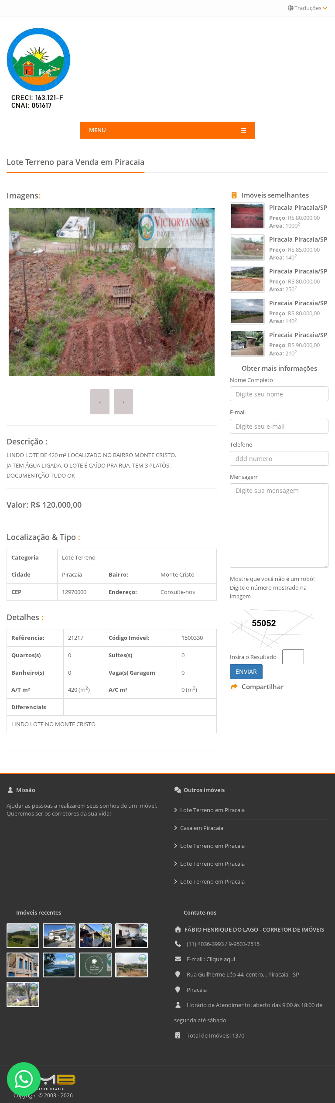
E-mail (238, 412)
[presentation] (99, 402)
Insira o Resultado (253, 657)
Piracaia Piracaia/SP (298, 207)
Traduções (307, 8)
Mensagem (244, 477)
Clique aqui (220, 959)
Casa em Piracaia (201, 828)
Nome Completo (251, 380)
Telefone (241, 444)
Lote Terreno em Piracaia (212, 810)
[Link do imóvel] (25, 937)
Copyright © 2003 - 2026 (42, 1095)
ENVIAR (246, 671)
